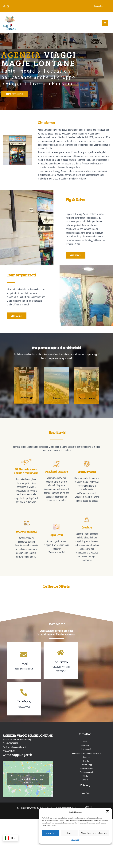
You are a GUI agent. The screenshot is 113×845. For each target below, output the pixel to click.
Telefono (24, 701)
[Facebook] (4, 6)
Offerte (85, 776)
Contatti (85, 779)
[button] (107, 812)
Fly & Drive (87, 760)
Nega (69, 833)
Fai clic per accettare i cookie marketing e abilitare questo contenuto (28, 779)
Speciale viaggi (86, 764)
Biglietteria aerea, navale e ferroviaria (86, 753)
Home (85, 741)
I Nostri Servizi (85, 749)
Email (23, 663)
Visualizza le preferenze (94, 833)
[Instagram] (8, 6)
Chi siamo (85, 745)
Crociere (86, 757)
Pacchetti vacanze (86, 768)
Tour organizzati (86, 772)
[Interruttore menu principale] (105, 23)
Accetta (50, 833)
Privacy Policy (75, 840)
